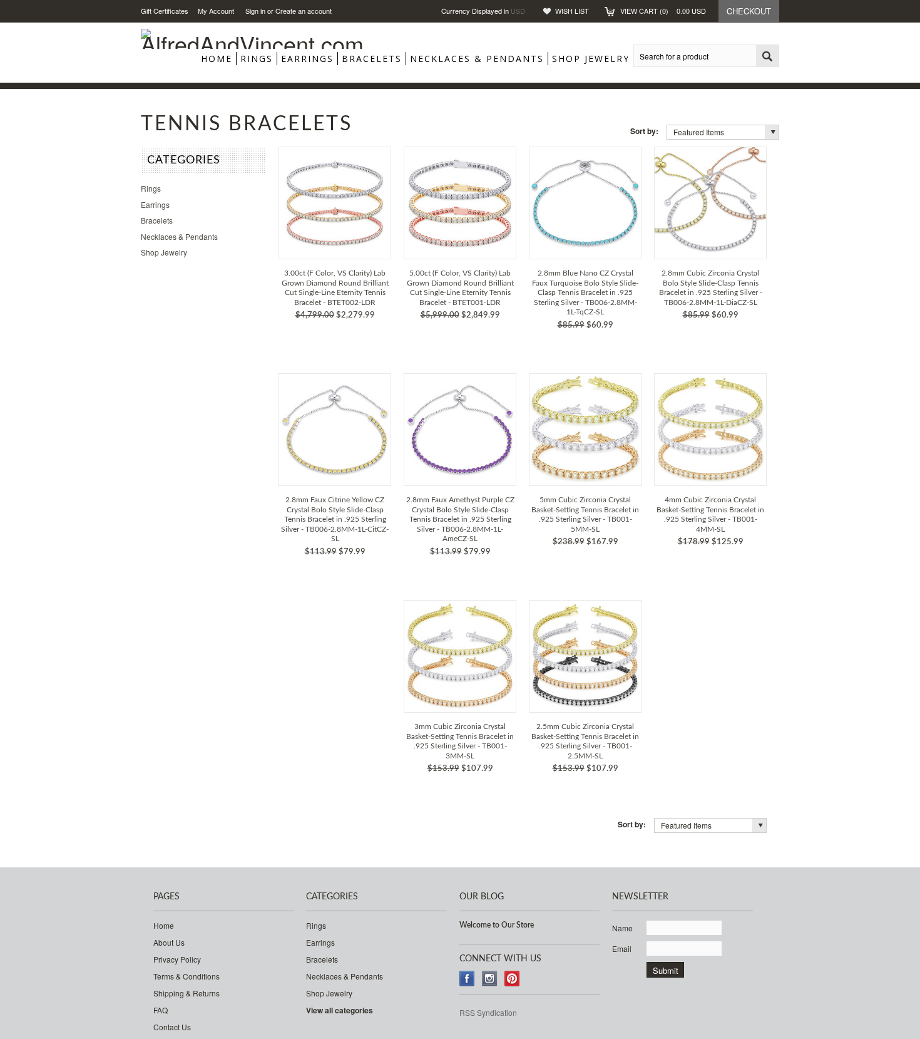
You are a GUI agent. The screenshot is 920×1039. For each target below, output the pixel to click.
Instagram (490, 978)
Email (621, 948)
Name (622, 928)
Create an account (303, 11)
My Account (216, 11)
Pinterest (512, 978)
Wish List (572, 11)
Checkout (749, 11)
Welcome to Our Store (496, 925)
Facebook (467, 978)
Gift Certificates (164, 11)
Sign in (255, 11)
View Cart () (663, 11)
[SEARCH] (767, 56)
